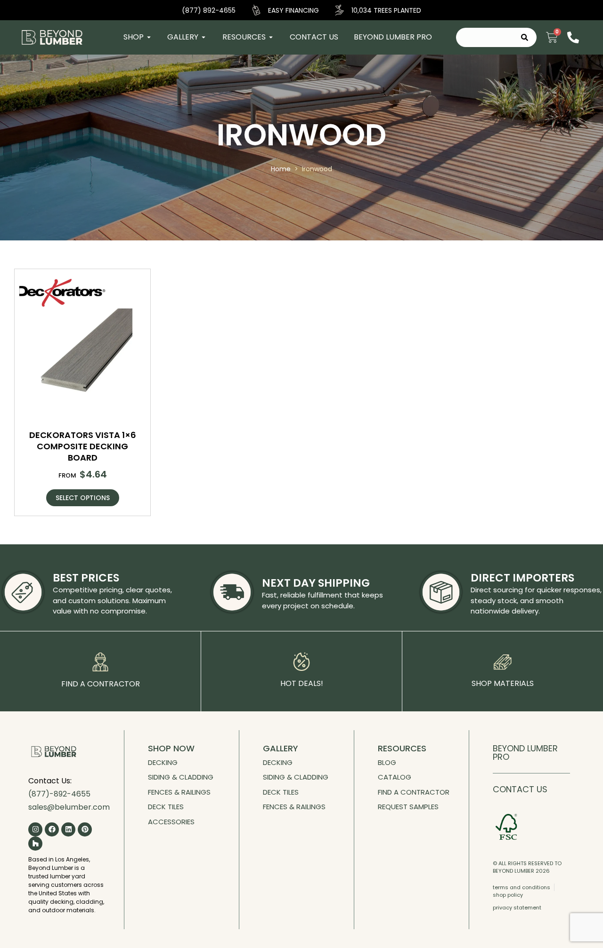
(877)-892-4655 (59, 794)
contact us (520, 789)
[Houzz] (35, 843)
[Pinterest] (85, 829)
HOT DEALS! (301, 683)
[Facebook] (52, 829)
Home (281, 169)
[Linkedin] (68, 829)
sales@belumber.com (69, 807)
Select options (83, 497)
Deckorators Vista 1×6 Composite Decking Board (82, 446)
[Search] (529, 37)
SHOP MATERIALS (503, 683)
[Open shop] (149, 37)
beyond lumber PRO (525, 752)
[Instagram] (35, 829)
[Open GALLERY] (203, 37)
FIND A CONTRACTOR (100, 683)
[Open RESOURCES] (271, 37)
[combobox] (488, 37)
